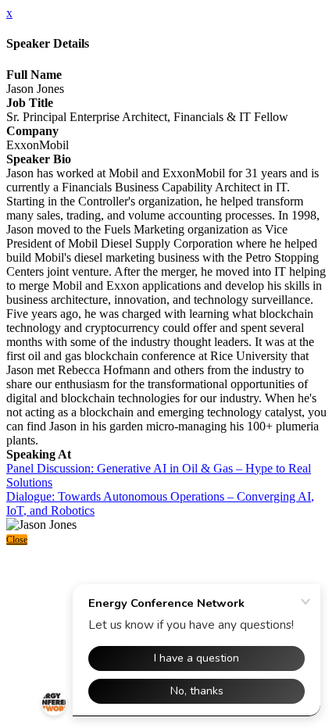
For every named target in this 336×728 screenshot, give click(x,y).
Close (16, 539)
